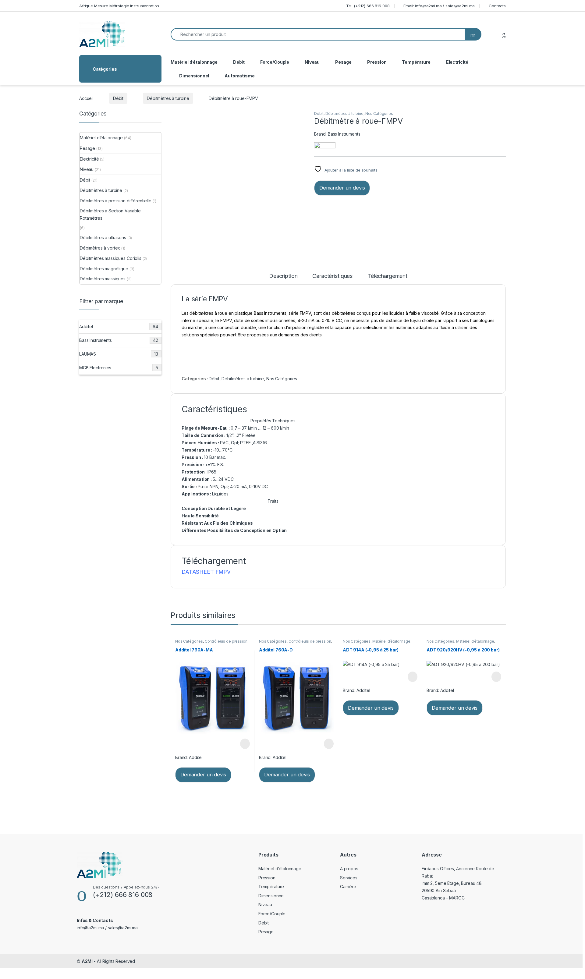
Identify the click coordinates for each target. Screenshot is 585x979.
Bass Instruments (344, 134)
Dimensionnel (194, 75)
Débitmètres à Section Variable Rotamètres (110, 214)
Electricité (457, 62)
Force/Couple (274, 62)
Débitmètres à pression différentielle (115, 200)
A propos (349, 868)
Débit (239, 62)
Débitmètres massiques (103, 278)
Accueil (86, 98)
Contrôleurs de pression (226, 641)
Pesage (343, 62)
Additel (196, 757)
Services (348, 877)
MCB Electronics (118, 367)
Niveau (312, 62)
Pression (377, 62)
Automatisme (239, 75)
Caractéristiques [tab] (332, 276)
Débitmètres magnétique (104, 268)
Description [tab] (283, 276)
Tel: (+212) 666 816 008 (368, 5)
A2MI (87, 961)
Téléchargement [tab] (387, 276)
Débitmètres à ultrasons (103, 237)
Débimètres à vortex (100, 247)
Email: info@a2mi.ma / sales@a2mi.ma (439, 5)
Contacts (497, 5)
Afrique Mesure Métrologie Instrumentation (119, 5)
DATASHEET (198, 572)
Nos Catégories (379, 113)
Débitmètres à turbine (168, 98)
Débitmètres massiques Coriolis (110, 258)
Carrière (348, 886)
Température (416, 62)
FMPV (223, 572)
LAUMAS (118, 353)
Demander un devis (342, 188)
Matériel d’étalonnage (194, 62)
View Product (242, 744)
